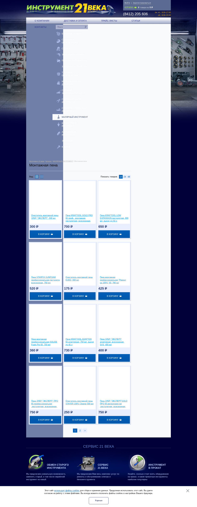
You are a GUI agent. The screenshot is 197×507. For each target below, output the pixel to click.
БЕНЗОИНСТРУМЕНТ (72, 34)
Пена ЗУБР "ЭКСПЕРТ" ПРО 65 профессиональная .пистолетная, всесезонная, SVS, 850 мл (44, 404)
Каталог (49, 161)
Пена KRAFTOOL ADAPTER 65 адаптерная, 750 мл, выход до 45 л (80, 342)
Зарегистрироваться (142, 3)
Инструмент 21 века (36, 161)
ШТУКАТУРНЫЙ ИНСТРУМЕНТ (69, 124)
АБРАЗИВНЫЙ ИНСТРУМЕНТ (69, 133)
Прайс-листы (109, 21)
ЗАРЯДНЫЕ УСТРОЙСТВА (74, 66)
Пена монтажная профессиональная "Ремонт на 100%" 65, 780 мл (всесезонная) (113, 280)
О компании (42, 21)
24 (125, 177)
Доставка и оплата (75, 21)
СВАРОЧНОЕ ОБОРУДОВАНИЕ (70, 41)
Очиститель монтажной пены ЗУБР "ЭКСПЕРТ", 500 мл (44, 216)
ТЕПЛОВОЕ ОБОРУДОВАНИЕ (70, 74)
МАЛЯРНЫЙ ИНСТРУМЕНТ (75, 117)
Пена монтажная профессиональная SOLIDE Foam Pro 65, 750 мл (44, 342)
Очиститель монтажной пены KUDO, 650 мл (79, 278)
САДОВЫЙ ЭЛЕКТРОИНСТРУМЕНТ (73, 91)
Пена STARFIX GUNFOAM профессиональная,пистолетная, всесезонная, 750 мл (45, 280)
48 (129, 177)
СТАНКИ (66, 48)
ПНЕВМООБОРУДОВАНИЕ (74, 60)
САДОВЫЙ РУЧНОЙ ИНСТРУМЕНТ (71, 100)
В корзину (44, 234)
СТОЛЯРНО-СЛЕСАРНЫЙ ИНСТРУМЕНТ (74, 109)
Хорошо (99, 500)
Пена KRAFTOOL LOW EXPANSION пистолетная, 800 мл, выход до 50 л (114, 218)
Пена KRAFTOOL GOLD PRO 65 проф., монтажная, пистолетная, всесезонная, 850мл (79, 218)
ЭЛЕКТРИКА (68, 141)
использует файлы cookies (66, 490)
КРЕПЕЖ (66, 147)
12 (121, 177)
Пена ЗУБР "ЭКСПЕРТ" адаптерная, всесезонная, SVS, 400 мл (112, 342)
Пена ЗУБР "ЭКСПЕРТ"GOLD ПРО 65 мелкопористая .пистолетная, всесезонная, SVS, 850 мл (113, 404)
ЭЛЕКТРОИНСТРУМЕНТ (73, 54)
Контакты (40, 27)
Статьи (136, 21)
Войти (127, 3)
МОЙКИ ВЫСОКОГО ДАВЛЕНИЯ (71, 83)
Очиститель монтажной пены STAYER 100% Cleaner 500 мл (80, 402)
